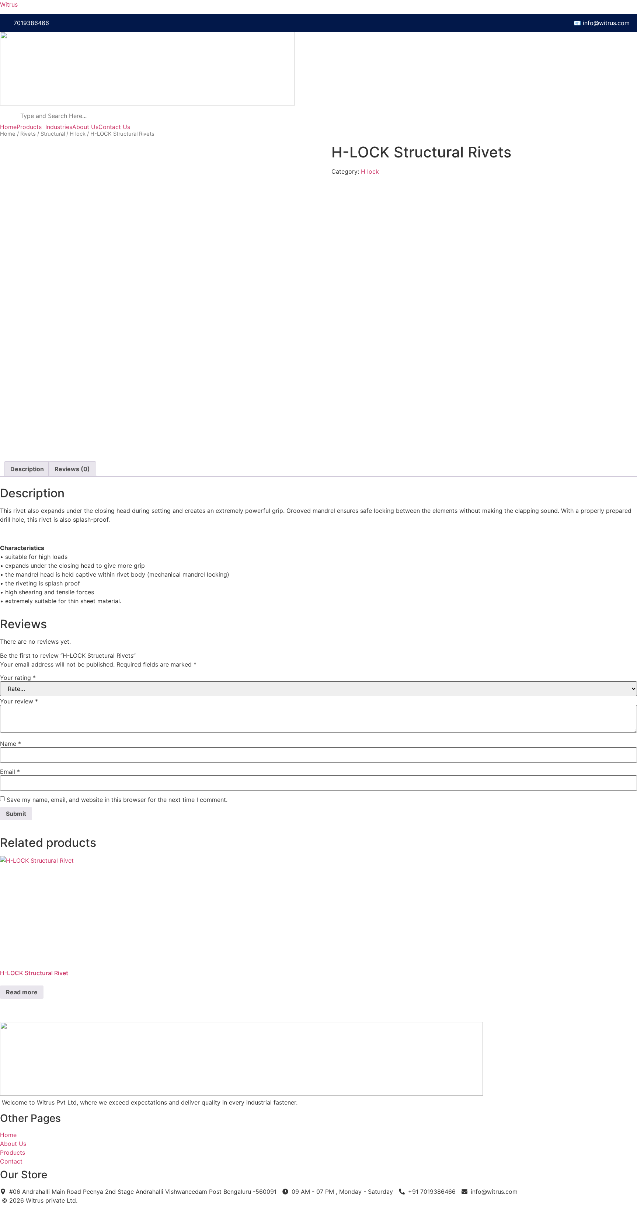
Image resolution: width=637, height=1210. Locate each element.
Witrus (9, 4)
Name (10, 744)
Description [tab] (27, 469)
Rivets (28, 134)
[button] (31, 127)
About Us (85, 127)
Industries (58, 127)
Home (8, 127)
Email (10, 772)
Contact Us (114, 127)
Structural (53, 134)
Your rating (18, 678)
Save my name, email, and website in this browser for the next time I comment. (117, 800)
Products (29, 127)
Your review (19, 701)
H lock (78, 134)
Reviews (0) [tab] (72, 469)
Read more (22, 992)
